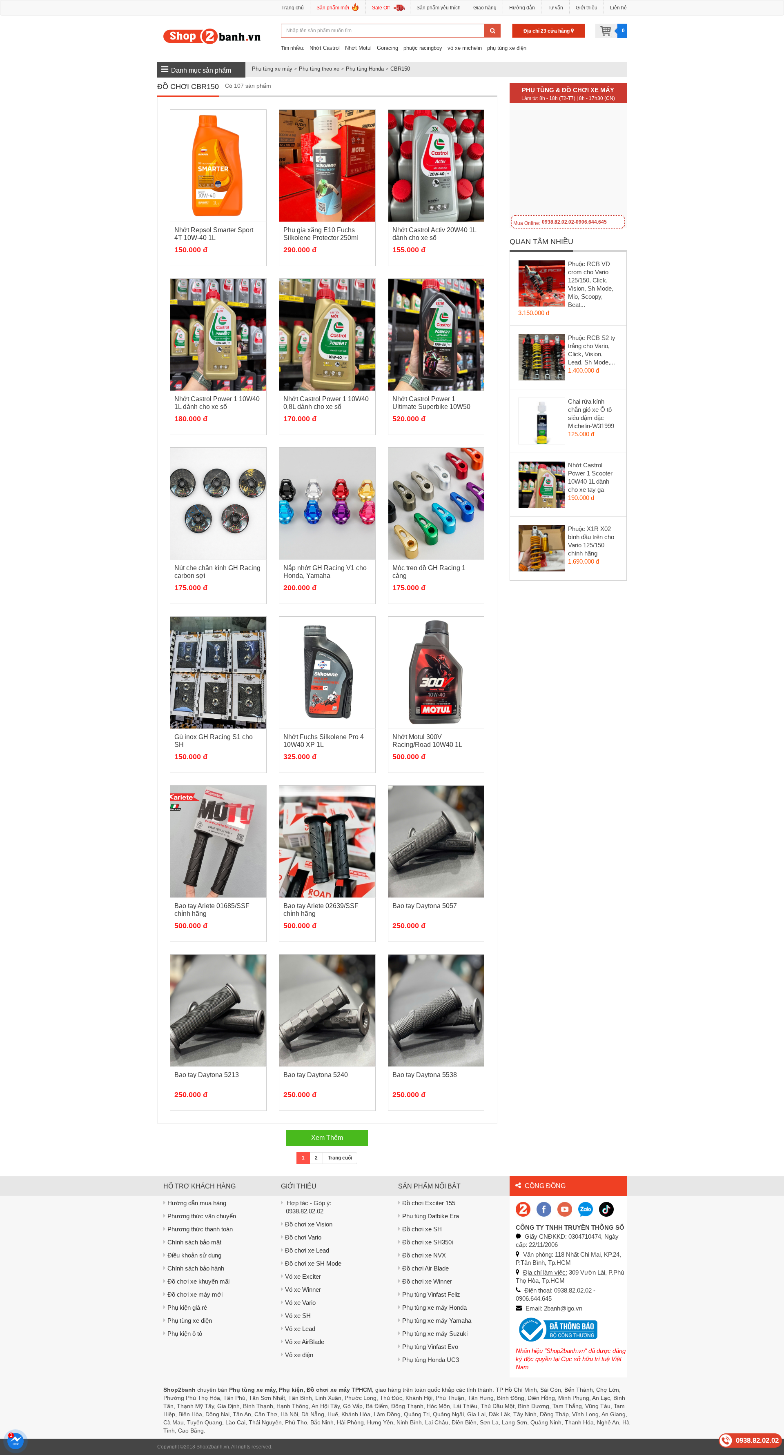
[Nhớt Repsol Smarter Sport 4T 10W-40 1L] (218, 166)
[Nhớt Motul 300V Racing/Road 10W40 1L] (436, 672)
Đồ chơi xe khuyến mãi (198, 1281)
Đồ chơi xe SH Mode (313, 1263)
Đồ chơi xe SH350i (427, 1242)
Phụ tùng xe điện (189, 1320)
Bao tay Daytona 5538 (424, 1074)
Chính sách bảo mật (194, 1242)
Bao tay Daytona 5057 (424, 905)
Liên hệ (618, 8)
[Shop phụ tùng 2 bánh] (544, 1208)
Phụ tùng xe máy (272, 69)
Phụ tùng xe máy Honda (434, 1307)
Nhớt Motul (358, 48)
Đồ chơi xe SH (422, 1229)
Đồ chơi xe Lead (307, 1250)
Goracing (387, 48)
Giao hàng (485, 8)
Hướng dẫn (522, 8)
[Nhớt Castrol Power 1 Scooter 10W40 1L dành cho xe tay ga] (542, 486)
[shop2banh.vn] (564, 1208)
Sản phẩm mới (332, 8)
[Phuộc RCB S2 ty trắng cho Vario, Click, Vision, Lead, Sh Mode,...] (542, 359)
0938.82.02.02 (304, 1211)
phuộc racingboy (422, 48)
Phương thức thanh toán (200, 1229)
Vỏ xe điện (299, 1354)
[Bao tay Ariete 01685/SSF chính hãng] (218, 841)
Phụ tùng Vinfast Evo (430, 1346)
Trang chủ (292, 8)
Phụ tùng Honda (365, 69)
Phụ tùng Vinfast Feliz (431, 1294)
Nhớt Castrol (325, 48)
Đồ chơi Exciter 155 (428, 1203)
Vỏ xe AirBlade (304, 1341)
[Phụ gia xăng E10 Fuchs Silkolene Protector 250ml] (327, 166)
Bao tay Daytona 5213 (206, 1074)
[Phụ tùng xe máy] (212, 36)
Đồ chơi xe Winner (427, 1281)
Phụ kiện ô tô (184, 1333)
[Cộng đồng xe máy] (523, 1208)
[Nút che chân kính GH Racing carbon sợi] (218, 503)
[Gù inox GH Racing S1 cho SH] (218, 672)
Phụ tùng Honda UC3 (430, 1359)
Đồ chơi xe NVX (424, 1255)
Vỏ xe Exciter (303, 1276)
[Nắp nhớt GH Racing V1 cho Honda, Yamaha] (327, 503)
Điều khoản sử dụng (194, 1255)
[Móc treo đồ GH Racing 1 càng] (436, 503)
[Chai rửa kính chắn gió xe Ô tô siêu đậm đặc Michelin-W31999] (542, 423)
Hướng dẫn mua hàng (196, 1203)
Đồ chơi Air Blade (425, 1268)
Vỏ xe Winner (303, 1289)
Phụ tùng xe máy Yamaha (436, 1320)
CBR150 (400, 69)
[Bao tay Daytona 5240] (327, 1010)
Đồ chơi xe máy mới (195, 1294)
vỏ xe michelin (465, 48)
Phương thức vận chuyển (201, 1216)
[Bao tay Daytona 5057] (436, 841)
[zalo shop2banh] (585, 1208)
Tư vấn (555, 8)
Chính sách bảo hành (195, 1268)
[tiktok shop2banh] (606, 1208)
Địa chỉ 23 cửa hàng (547, 31)
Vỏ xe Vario (300, 1302)
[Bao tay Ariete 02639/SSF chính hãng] (327, 841)
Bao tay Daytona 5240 (315, 1074)
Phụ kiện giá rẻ (187, 1307)
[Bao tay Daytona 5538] (436, 1010)
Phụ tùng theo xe (319, 69)
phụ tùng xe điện (506, 48)
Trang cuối (340, 1158)
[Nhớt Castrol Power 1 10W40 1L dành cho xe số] (218, 335)
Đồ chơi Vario (303, 1237)
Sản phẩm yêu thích (438, 8)
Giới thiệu (586, 8)
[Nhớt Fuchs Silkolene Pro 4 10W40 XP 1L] (327, 672)
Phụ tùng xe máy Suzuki (435, 1333)
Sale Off (381, 8)
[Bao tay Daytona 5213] (218, 1010)
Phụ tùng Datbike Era (430, 1216)
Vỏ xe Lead (300, 1328)
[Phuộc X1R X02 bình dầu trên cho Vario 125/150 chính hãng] (542, 550)
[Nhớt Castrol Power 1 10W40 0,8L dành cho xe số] (327, 335)
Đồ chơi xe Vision (308, 1224)
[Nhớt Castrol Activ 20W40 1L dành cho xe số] (436, 166)
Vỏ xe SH (298, 1315)
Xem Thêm (327, 1137)
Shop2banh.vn (212, 1447)
